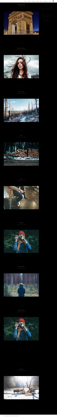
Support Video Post (21, 180)
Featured (19, 266)
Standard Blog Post (21, 137)
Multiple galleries (21, 268)
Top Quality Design (21, 93)
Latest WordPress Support (21, 49)
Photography (20, 4)
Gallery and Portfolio (21, 224)
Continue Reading (21, 43)
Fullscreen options (21, 370)
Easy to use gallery (21, 311)
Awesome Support (21, 6)
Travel (24, 4)
